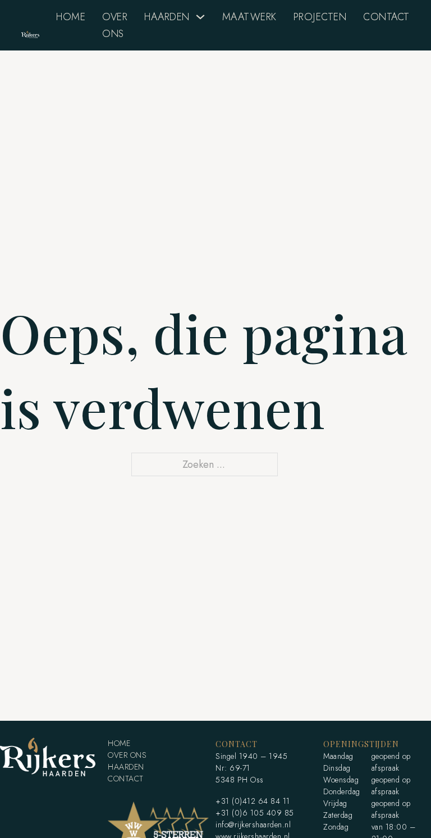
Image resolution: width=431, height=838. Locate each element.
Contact (386, 17)
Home (70, 17)
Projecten (320, 17)
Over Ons (114, 25)
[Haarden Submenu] (200, 17)
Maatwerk (249, 17)
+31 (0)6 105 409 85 (255, 812)
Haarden (167, 17)
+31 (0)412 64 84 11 (253, 801)
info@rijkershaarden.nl (253, 824)
